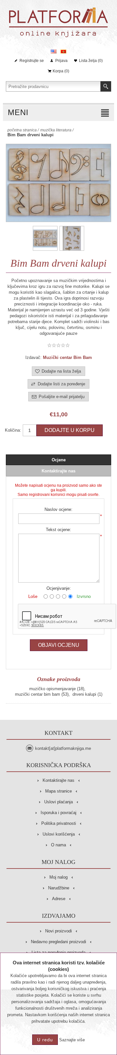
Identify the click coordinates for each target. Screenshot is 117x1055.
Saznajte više (72, 1039)
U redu (45, 1039)
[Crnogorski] (63, 51)
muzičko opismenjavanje (52, 688)
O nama (58, 844)
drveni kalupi (84, 694)
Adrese (58, 898)
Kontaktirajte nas (58, 780)
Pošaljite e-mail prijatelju (61, 396)
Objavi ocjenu (58, 645)
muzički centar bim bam (37, 694)
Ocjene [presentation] (59, 459)
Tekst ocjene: (58, 529)
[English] (54, 51)
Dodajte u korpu (70, 430)
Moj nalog (58, 877)
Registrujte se (32, 60)
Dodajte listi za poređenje (61, 383)
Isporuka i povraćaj (58, 812)
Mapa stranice (58, 791)
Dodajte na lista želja (61, 371)
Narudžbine (58, 887)
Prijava (61, 60)
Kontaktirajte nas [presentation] (58, 470)
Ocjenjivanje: (58, 588)
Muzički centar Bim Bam (67, 357)
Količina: (13, 430)
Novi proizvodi (58, 931)
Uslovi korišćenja (59, 834)
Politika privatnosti (58, 823)
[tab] (58, 459)
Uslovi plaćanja (58, 801)
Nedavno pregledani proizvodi (58, 941)
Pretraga (105, 86)
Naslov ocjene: (58, 509)
